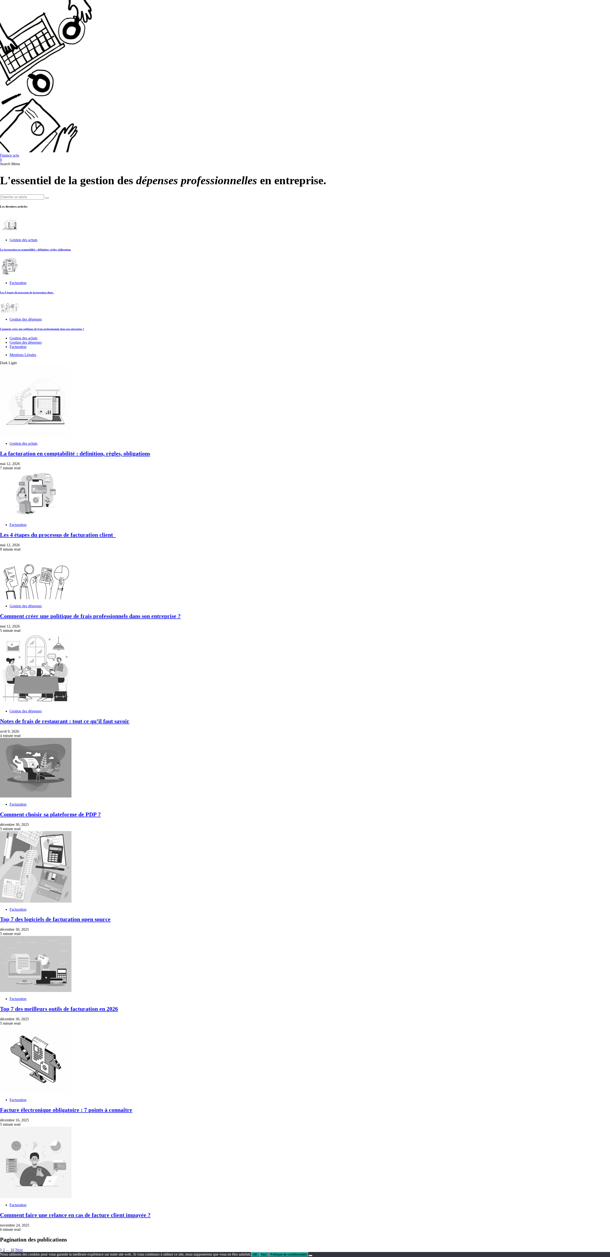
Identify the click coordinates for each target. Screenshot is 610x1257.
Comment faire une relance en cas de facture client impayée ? (75, 1215)
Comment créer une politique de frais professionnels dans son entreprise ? (42, 328)
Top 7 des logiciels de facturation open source (55, 919)
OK (255, 1254)
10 (12, 1250)
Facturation (18, 283)
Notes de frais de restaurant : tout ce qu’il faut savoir (64, 721)
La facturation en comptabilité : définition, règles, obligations (35, 249)
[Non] (310, 1255)
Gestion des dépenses (26, 319)
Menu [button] (15, 164)
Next (19, 1250)
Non (264, 1254)
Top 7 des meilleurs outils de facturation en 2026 (59, 1009)
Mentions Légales (23, 355)
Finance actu (9, 155)
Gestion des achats (23, 240)
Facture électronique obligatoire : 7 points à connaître (66, 1110)
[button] (5, 164)
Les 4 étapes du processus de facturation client (27, 292)
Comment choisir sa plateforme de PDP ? (50, 814)
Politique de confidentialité (288, 1254)
